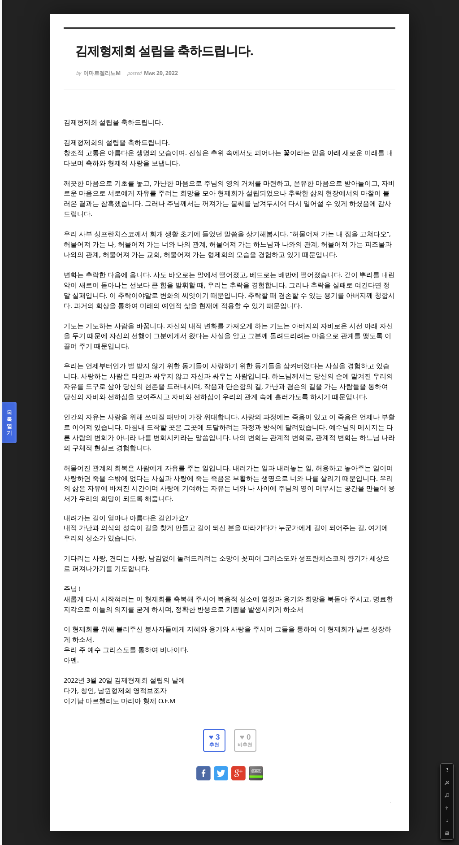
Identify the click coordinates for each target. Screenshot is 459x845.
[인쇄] (447, 833)
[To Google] (238, 769)
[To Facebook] (203, 769)
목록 (9, 422)
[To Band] (256, 769)
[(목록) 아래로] (447, 820)
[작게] (447, 795)
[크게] (447, 782)
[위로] (447, 807)
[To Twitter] (221, 769)
